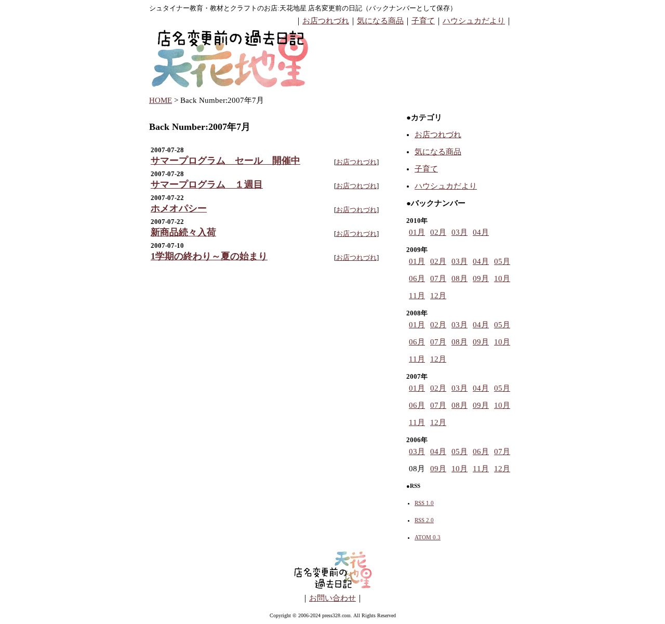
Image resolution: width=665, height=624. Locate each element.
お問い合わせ (332, 598)
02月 (438, 232)
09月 (481, 278)
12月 (438, 295)
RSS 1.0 (424, 503)
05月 (502, 261)
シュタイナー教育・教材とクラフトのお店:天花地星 (228, 8)
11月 (417, 295)
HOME (160, 100)
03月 (459, 232)
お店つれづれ (325, 21)
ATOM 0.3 (428, 537)
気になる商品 (380, 21)
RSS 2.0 (424, 520)
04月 (481, 232)
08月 (459, 278)
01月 (417, 232)
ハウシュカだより (474, 21)
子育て (423, 21)
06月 (417, 278)
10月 (502, 278)
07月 (438, 278)
